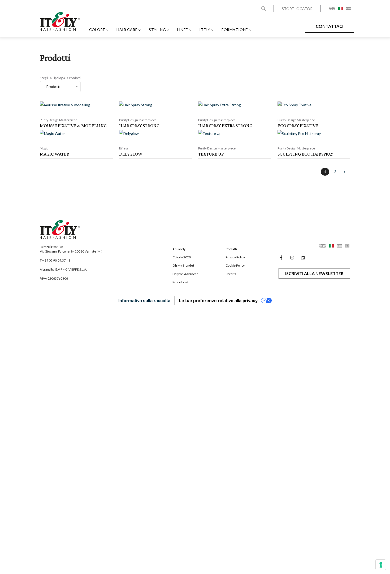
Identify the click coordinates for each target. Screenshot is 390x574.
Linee (182, 29)
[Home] (60, 23)
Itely (204, 29)
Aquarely (178, 249)
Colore (97, 29)
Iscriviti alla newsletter (314, 273)
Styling (157, 29)
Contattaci (329, 26)
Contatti (231, 249)
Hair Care (126, 29)
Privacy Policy (235, 257)
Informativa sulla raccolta (144, 300)
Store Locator (297, 8)
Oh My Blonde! (183, 265)
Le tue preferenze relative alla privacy (218, 300)
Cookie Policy (235, 265)
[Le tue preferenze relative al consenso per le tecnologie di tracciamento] (381, 565)
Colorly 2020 (181, 257)
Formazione (235, 29)
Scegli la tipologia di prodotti (60, 78)
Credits (231, 274)
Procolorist (180, 282)
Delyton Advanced (185, 274)
